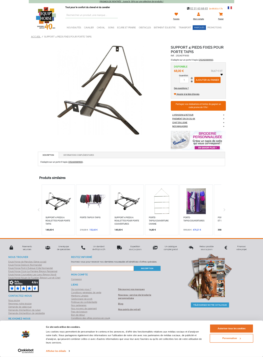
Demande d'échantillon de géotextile (26, 313)
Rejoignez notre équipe (20, 303)
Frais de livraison (79, 312)
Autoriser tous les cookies (231, 328)
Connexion (76, 279)
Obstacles (145, 27)
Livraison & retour (182, 115)
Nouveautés (74, 27)
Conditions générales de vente (86, 292)
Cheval (101, 27)
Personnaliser (229, 338)
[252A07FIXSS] (100, 89)
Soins (111, 27)
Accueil (36, 36)
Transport (185, 27)
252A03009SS (206, 60)
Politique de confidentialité (84, 302)
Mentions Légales (79, 296)
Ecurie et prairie (126, 27)
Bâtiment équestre (165, 27)
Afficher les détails (56, 351)
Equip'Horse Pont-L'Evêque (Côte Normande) (30, 268)
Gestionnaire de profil (81, 299)
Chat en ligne (179, 122)
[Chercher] (115, 15)
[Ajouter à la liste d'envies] (222, 74)
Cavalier (89, 27)
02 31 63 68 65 (199, 8)
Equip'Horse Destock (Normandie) (25, 265)
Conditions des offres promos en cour (90, 318)
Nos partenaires (78, 305)
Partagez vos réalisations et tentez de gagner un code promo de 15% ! (198, 106)
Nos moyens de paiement (84, 308)
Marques (199, 27)
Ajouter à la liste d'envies (187, 94)
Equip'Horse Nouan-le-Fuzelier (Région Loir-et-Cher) (34, 278)
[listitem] (58, 210)
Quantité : (184, 75)
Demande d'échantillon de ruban (24, 310)
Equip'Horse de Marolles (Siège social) (27, 262)
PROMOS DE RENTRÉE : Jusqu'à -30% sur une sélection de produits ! (131, 1)
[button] (39, 210)
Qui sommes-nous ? (81, 289)
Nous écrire (14, 300)
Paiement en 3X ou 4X (183, 118)
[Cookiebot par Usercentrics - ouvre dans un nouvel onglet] (25, 351)
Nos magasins (180, 126)
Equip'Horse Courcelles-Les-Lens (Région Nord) (32, 274)
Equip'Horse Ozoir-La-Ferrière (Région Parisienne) (32, 271)
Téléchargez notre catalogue (210, 305)
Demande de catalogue (20, 307)
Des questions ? (181, 88)
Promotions (214, 27)
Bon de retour (78, 315)
